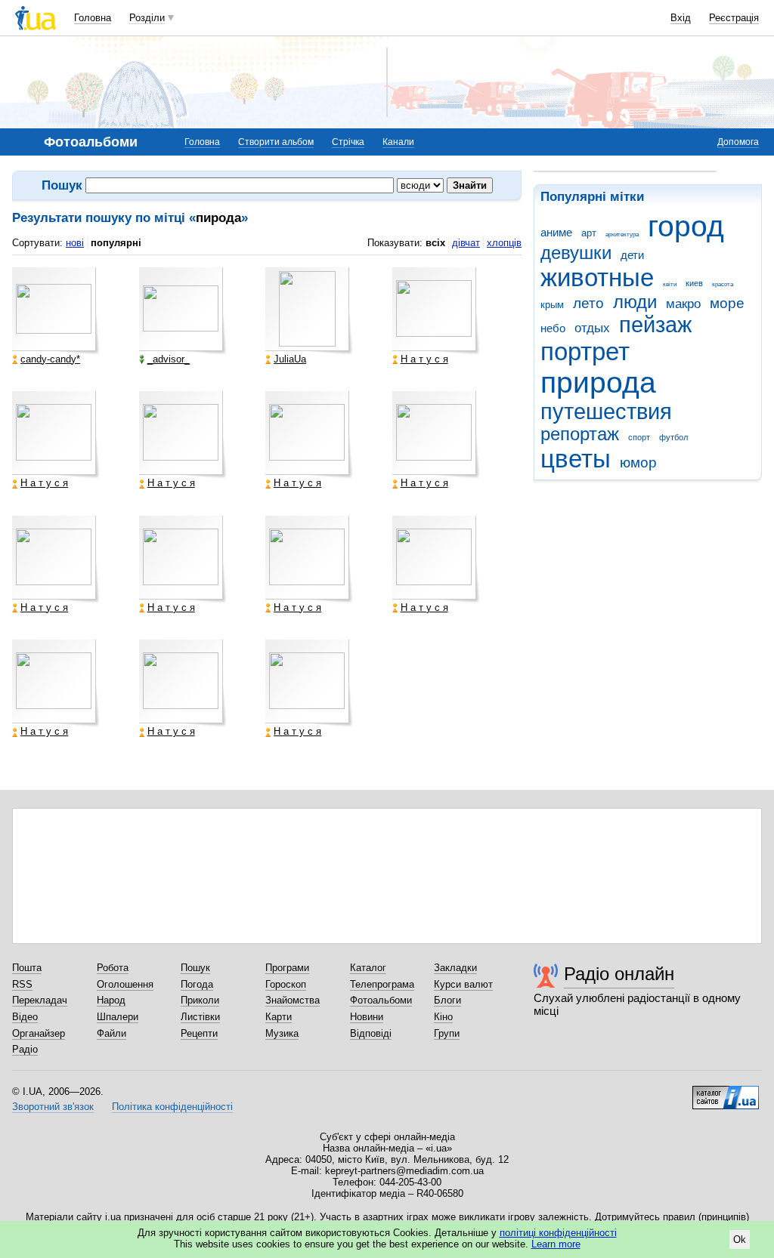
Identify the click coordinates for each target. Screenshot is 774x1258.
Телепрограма (382, 984)
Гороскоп (285, 984)
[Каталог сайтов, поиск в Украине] (725, 1092)
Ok (739, 1239)
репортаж (579, 434)
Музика (282, 1033)
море (727, 303)
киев (694, 283)
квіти (669, 284)
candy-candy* (50, 359)
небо (552, 328)
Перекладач (39, 1000)
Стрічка (348, 142)
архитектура (622, 234)
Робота (112, 967)
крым (552, 304)
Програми (287, 967)
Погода (197, 984)
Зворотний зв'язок (53, 1106)
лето (588, 303)
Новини (366, 1016)
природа (598, 382)
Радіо (25, 1049)
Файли (111, 1033)
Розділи (147, 17)
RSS (22, 984)
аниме (556, 232)
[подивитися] (56, 311)
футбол (673, 437)
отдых (592, 328)
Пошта (27, 967)
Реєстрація (734, 17)
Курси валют (463, 984)
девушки (575, 253)
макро (683, 304)
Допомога (738, 142)
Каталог (368, 967)
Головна (92, 17)
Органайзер (38, 1033)
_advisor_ (168, 359)
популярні (116, 242)
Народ (111, 1000)
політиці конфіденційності (558, 1232)
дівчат (466, 242)
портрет (585, 351)
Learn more (555, 1244)
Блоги (447, 1000)
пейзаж (655, 325)
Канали (398, 142)
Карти (278, 1016)
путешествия (606, 411)
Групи (447, 1033)
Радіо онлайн (619, 974)
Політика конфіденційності (172, 1106)
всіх (435, 242)
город (686, 226)
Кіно (443, 1016)
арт (588, 233)
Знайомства (292, 1000)
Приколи (200, 1000)
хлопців (504, 242)
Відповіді (371, 1033)
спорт (639, 437)
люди (635, 302)
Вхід (680, 17)
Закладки (455, 967)
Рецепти (199, 1033)
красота (722, 284)
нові (75, 242)
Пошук (195, 967)
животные (597, 277)
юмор (638, 462)
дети (632, 254)
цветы (575, 459)
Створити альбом (276, 142)
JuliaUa (290, 359)
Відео (25, 1016)
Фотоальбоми (381, 1000)
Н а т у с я (424, 359)
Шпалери (117, 1016)
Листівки (200, 1016)
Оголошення (125, 984)
